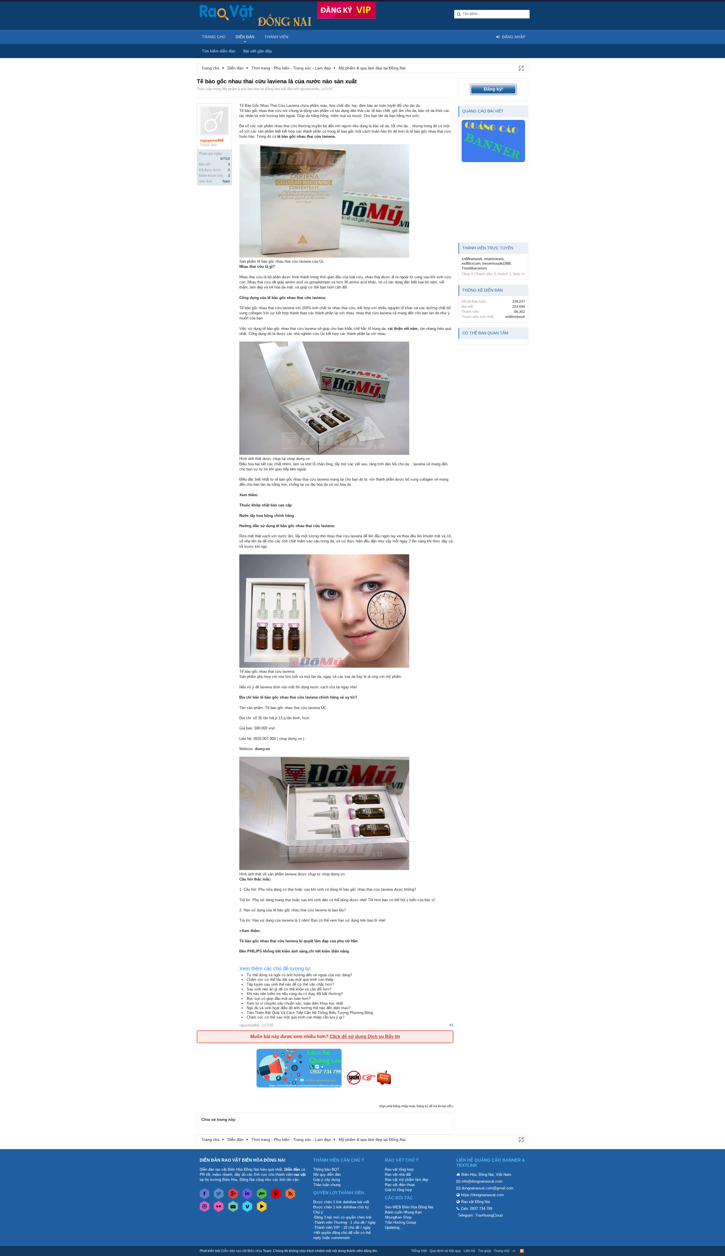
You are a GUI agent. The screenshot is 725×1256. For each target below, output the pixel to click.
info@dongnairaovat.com (482, 1181)
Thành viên (276, 37)
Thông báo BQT (326, 1169)
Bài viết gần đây (257, 51)
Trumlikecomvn (474, 268)
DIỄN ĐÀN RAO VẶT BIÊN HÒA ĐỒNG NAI (242, 1160)
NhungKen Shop (398, 1217)
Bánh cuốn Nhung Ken (403, 1212)
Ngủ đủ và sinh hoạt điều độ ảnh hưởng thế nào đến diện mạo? (298, 1008)
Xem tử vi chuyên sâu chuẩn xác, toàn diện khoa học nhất (295, 1003)
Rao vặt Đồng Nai (475, 1202)
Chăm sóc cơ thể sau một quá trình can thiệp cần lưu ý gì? (295, 1017)
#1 (451, 1025)
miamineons (494, 259)
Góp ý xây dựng (326, 1180)
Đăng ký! (493, 89)
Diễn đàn (245, 37)
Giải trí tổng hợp (398, 1190)
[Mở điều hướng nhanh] (521, 68)
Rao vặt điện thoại (400, 1185)
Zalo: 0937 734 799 (476, 1208)
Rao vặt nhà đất (398, 1174)
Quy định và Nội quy (445, 1251)
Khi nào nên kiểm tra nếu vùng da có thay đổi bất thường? (295, 994)
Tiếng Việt (419, 1251)
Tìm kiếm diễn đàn (218, 51)
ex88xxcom (471, 263)
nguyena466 (309, 89)
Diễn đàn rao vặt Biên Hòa (241, 1251)
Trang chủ (213, 37)
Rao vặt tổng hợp (399, 1169)
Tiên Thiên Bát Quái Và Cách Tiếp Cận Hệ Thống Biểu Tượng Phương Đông (310, 1013)
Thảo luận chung (326, 1185)
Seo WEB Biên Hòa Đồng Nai (409, 1207)
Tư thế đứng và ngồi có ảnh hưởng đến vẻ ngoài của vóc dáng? (299, 975)
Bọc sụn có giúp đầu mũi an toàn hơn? (278, 998)
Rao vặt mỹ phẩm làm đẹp (406, 1180)
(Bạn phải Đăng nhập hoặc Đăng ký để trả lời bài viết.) (416, 1106)
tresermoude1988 (496, 263)
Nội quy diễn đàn (327, 1174)
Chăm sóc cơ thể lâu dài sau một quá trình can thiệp (290, 979)
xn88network (472, 259)
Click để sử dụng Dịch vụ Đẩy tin (365, 1036)
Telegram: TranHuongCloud (480, 1215)
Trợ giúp (484, 1251)
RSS (522, 1251)
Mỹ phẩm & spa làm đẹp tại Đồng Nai (251, 89)
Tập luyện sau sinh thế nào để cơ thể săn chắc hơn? (290, 984)
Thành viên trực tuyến (487, 248)
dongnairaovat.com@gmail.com (487, 1188)
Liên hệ (469, 1251)
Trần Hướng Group (400, 1222)
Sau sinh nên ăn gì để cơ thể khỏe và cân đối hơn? (289, 989)
